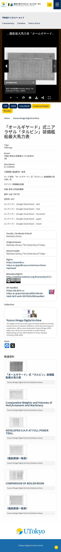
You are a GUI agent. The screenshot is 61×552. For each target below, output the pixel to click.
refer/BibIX (24, 106)
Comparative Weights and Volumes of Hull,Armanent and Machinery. (29, 404)
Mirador (7, 110)
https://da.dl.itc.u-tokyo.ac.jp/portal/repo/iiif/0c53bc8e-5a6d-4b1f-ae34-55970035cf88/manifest (25, 293)
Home (7, 118)
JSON (13, 106)
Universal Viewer (41, 106)
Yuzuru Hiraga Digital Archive (26, 118)
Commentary (8, 23)
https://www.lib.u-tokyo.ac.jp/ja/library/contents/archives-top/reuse (26, 265)
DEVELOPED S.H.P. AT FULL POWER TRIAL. (27, 431)
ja (50, 4)
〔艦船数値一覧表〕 (17, 458)
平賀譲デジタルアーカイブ (13, 17)
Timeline (21, 23)
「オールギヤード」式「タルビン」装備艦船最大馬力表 (30, 376)
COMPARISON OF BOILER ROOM (25, 483)
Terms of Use (34, 23)
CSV (5, 106)
